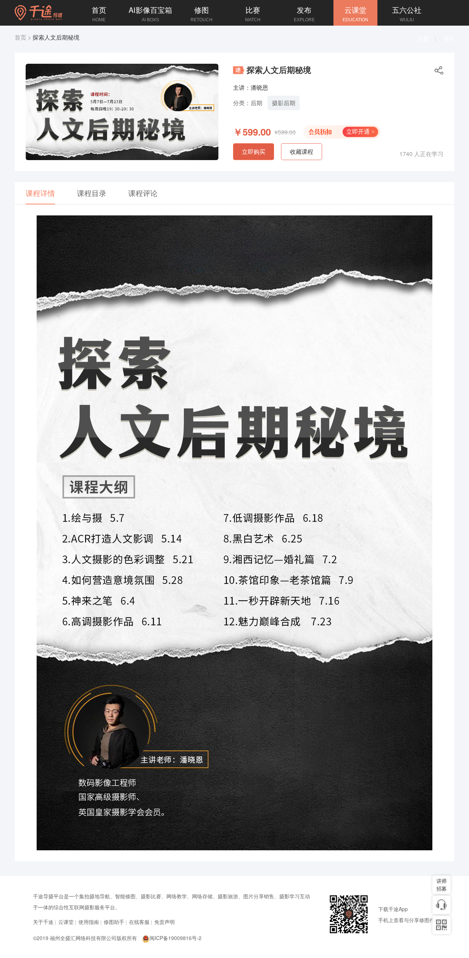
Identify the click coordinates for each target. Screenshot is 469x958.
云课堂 (66, 921)
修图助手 (114, 921)
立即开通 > (360, 132)
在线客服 (139, 921)
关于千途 (43, 921)
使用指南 (88, 921)
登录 (449, 38)
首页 (20, 37)
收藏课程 (301, 151)
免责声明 (164, 921)
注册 (423, 38)
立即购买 (253, 151)
